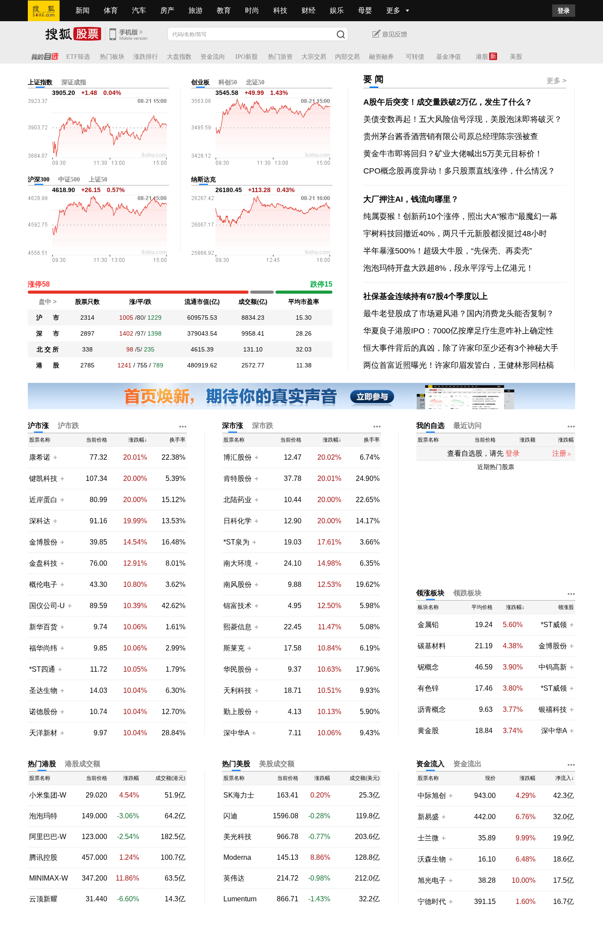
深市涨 (232, 425)
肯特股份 (237, 478)
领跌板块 (467, 593)
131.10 (253, 349)
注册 (559, 453)
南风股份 (237, 584)
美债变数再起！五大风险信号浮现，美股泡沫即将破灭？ (462, 119)
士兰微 (428, 838)
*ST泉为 (237, 542)
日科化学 (237, 521)
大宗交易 (314, 56)
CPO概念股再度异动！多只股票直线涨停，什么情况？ (459, 170)
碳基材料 (432, 646)
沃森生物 (432, 859)
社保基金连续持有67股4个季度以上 (425, 296)
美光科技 (237, 836)
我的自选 (430, 425)
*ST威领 (555, 624)
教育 (224, 10)
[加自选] (54, 457)
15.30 (304, 317)
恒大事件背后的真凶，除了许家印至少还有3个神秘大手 (460, 348)
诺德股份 (43, 711)
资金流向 (212, 56)
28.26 (304, 333)
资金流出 (467, 764)
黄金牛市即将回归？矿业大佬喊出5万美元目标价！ (453, 153)
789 (158, 365)
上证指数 (40, 82)
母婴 (365, 10)
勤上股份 (237, 711)
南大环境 (237, 563)
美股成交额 (276, 764)
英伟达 (234, 878)
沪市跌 (68, 425)
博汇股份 (237, 457)
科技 (280, 10)
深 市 (47, 333)
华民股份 (237, 669)
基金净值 (448, 56)
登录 (564, 10)
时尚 (252, 10)
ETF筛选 (78, 56)
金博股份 (43, 542)
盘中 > (48, 301)
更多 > (556, 80)
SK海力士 (238, 795)
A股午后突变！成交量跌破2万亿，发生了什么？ (447, 102)
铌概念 (428, 667)
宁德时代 (432, 901)
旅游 (195, 10)
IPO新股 (246, 56)
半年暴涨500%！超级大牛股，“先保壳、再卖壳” (447, 250)
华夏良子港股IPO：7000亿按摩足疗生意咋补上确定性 (458, 330)
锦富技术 (237, 605)
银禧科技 (553, 709)
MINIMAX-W (48, 878)
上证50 (98, 179)
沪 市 (47, 317)
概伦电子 (43, 584)
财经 (309, 10)
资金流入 (430, 764)
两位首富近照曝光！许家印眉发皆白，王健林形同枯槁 (458, 365)
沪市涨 (38, 425)
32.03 (304, 349)
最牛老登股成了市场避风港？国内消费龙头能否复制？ (458, 313)
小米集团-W (47, 795)
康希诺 (39, 457)
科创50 (228, 82)
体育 (111, 10)
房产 (167, 10)
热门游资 (280, 56)
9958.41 (252, 333)
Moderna (237, 857)
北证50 (255, 82)
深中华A (237, 733)
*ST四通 (42, 669)
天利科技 (237, 690)
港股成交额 (82, 764)
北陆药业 (237, 499)
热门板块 (112, 56)
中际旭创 (432, 795)
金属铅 (428, 624)
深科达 (39, 521)
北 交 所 (48, 349)
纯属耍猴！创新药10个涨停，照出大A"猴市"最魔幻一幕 (460, 216)
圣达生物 (43, 690)
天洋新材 (43, 733)
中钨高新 (553, 667)
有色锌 (428, 688)
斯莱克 (234, 648)
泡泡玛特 (43, 816)
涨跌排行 (145, 56)
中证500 (69, 179)
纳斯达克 (203, 179)
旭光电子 (432, 880)
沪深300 (38, 179)
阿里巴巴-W (47, 836)
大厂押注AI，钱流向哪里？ (411, 199)
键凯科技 (43, 478)
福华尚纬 (43, 648)
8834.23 (252, 317)
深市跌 (262, 425)
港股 (482, 56)
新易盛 (428, 817)
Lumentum (239, 899)
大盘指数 (179, 56)
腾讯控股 (43, 857)
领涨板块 (430, 593)
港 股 (47, 365)
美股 (516, 56)
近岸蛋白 (43, 499)
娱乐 (337, 10)
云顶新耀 (43, 899)
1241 (124, 365)
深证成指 (73, 82)
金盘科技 (43, 563)
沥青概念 (432, 709)
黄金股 (428, 730)
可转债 (415, 56)
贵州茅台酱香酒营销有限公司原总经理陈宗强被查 (450, 136)
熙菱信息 (237, 627)
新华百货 (43, 627)
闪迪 (230, 816)
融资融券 (381, 56)
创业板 (200, 82)
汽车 (139, 10)
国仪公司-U (47, 605)
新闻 (82, 10)
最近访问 (467, 425)
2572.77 (252, 365)
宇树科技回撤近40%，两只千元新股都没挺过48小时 (455, 233)
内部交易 (347, 56)
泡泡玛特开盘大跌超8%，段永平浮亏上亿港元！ (448, 268)
